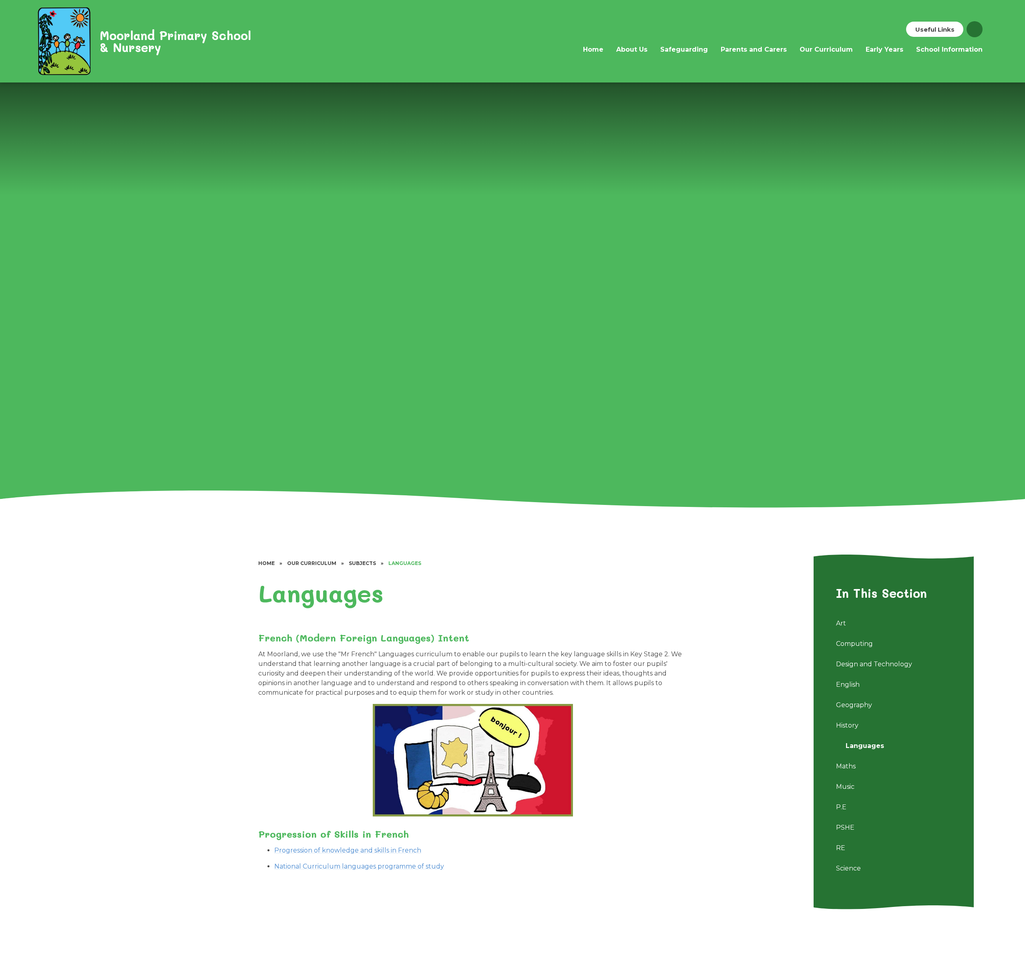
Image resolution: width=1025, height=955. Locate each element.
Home (266, 563)
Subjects (362, 563)
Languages (404, 563)
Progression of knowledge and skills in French (347, 850)
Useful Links (935, 29)
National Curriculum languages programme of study (359, 866)
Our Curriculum (311, 563)
